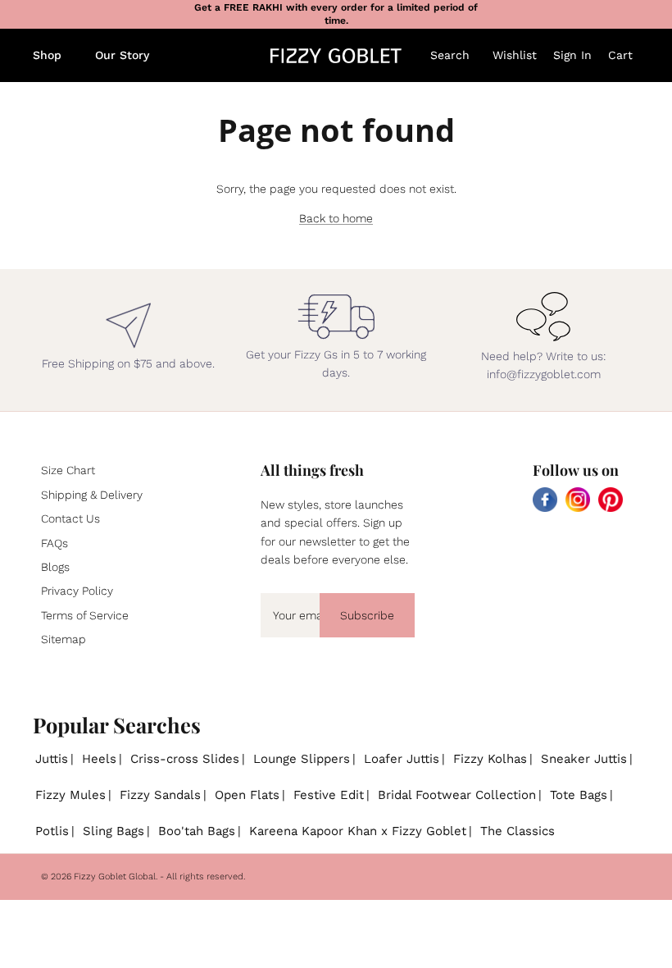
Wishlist (515, 55)
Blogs (55, 566)
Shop (47, 55)
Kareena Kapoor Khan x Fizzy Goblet (357, 831)
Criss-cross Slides (184, 758)
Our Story (122, 55)
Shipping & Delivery (92, 494)
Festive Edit (328, 795)
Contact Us (70, 518)
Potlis (52, 831)
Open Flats (247, 795)
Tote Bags (578, 795)
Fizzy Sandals (160, 795)
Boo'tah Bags (196, 831)
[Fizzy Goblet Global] (336, 55)
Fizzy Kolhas (490, 758)
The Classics (517, 831)
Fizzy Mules (70, 795)
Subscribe (367, 615)
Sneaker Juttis (584, 758)
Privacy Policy (77, 590)
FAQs (54, 543)
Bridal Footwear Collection (457, 795)
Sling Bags (113, 831)
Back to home (336, 218)
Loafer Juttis (401, 758)
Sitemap (63, 639)
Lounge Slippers (301, 758)
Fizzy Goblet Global (115, 876)
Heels (99, 758)
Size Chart (68, 470)
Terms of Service (85, 615)
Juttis (51, 758)
